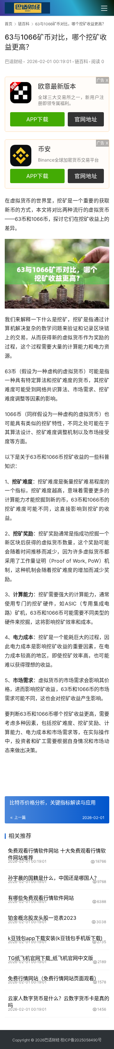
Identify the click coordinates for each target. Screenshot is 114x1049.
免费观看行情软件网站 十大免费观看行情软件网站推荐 (57, 854)
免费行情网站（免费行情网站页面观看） (53, 978)
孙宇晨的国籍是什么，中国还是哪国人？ (53, 878)
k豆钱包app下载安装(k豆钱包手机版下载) (55, 938)
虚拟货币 (20, 200)
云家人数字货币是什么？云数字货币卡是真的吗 (58, 1001)
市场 (78, 389)
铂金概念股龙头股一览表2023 (42, 918)
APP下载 (37, 119)
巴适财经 (13, 61)
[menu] (104, 8)
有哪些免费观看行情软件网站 (41, 898)
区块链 (101, 328)
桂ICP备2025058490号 (81, 1040)
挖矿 (62, 200)
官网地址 (85, 119)
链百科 (81, 61)
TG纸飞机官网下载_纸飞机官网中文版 (50, 958)
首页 (8, 24)
